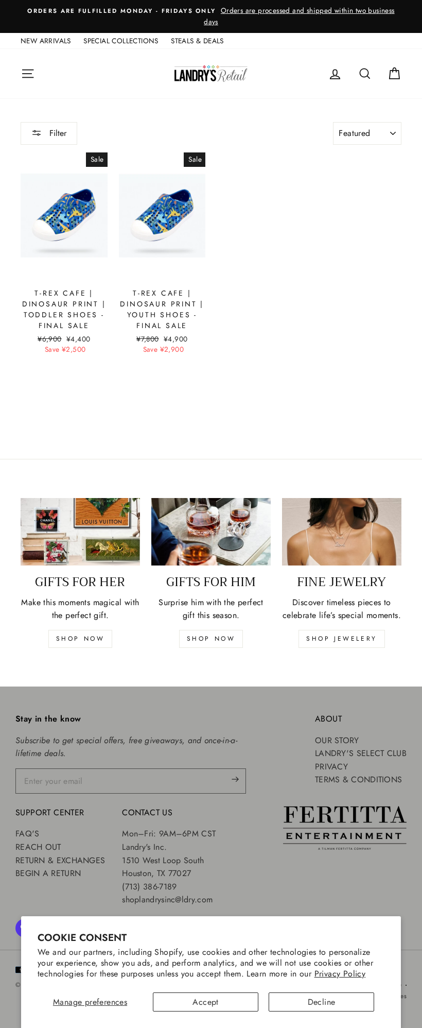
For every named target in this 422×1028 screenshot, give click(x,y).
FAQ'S (27, 833)
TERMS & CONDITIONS (358, 779)
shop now (80, 638)
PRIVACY (331, 767)
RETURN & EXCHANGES (60, 860)
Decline (322, 1002)
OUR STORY (337, 740)
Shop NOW (211, 638)
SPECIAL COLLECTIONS (121, 41)
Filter (56, 133)
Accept (205, 1002)
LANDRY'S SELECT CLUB (361, 753)
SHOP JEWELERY (341, 638)
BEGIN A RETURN (48, 873)
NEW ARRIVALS (46, 41)
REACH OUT (38, 847)
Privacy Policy (340, 974)
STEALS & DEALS (197, 41)
